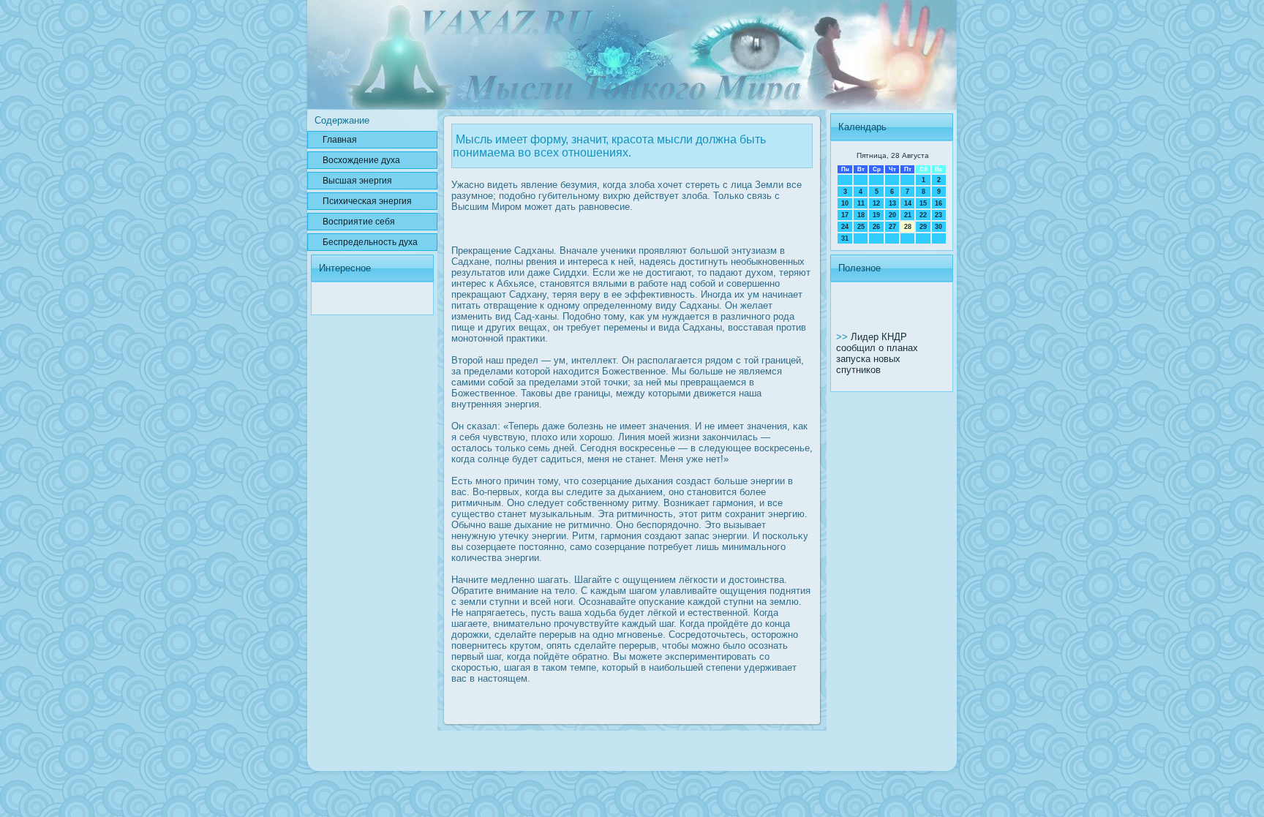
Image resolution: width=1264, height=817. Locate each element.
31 (845, 238)
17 (845, 215)
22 (923, 215)
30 (938, 226)
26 (876, 226)
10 (845, 203)
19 (876, 215)
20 (892, 215)
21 (907, 215)
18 (861, 215)
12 (876, 203)
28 (907, 226)
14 (907, 203)
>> (843, 336)
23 (938, 215)
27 (892, 226)
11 (861, 203)
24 (845, 226)
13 (892, 203)
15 (923, 203)
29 (923, 226)
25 (861, 226)
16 (938, 203)
